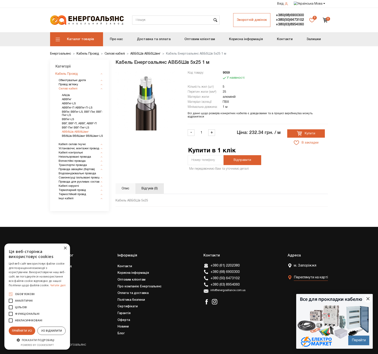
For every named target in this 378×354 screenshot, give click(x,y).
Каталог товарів (80, 39)
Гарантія (124, 313)
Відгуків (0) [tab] (150, 188)
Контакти (285, 39)
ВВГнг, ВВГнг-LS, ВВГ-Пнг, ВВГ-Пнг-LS (82, 114)
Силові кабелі (115, 53)
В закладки (309, 142)
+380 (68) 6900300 (225, 272)
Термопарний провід (72, 190)
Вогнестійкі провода (72, 161)
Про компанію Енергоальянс (139, 286)
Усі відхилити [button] (51, 331)
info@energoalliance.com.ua (227, 290)
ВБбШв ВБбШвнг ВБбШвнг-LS (82, 136)
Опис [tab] (125, 188)
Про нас (116, 39)
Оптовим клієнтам (199, 39)
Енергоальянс (60, 53)
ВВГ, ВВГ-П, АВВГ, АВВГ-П (79, 123)
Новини (123, 326)
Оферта (123, 320)
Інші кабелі (66, 198)
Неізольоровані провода (75, 157)
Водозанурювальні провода (77, 173)
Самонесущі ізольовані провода (80, 177)
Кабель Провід (88, 53)
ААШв (66, 95)
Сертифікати (127, 306)
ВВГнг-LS (68, 119)
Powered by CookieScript (37, 345)
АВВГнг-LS (69, 103)
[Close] (368, 299)
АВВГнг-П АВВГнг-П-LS (77, 108)
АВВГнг (66, 99)
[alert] (37, 297)
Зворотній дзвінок (252, 19)
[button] (37, 340)
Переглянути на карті (311, 277)
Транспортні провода (73, 165)
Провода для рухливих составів (80, 182)
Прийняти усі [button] (22, 331)
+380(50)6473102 (290, 19)
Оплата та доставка (133, 293)
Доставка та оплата (154, 39)
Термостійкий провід (72, 194)
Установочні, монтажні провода (80, 148)
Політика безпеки (131, 300)
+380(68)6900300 (290, 15)
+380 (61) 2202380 (225, 265)
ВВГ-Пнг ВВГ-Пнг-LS (75, 127)
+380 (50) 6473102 (225, 278)
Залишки (313, 39)
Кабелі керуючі (69, 186)
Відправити (242, 160)
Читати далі (58, 285)
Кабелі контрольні (71, 152)
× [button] (65, 248)
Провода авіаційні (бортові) (77, 169)
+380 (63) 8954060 (225, 284)
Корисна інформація (246, 39)
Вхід (281, 3)
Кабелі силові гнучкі (72, 144)
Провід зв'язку (68, 84)
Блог (121, 333)
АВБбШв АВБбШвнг (145, 53)
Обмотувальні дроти (72, 80)
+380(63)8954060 (290, 24)
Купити (309, 133)
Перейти (359, 340)
